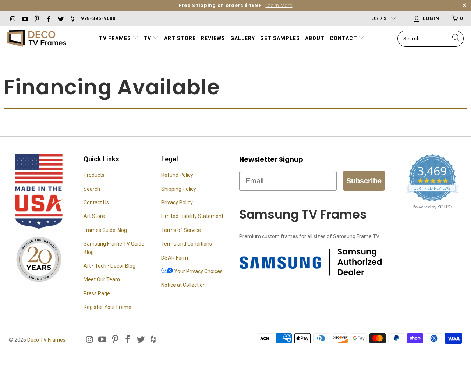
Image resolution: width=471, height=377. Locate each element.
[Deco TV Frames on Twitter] (60, 18)
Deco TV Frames (46, 340)
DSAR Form (174, 258)
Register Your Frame (107, 307)
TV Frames (115, 38)
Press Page (97, 293)
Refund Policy (177, 175)
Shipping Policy (178, 189)
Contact (344, 38)
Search (92, 189)
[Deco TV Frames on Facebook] (48, 18)
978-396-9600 (98, 18)
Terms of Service (181, 230)
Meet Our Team (102, 279)
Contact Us (96, 202)
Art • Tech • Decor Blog (109, 266)
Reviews (213, 38)
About (315, 38)
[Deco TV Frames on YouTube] (24, 18)
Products (94, 175)
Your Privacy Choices (198, 271)
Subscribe (364, 181)
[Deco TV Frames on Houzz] (72, 18)
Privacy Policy (177, 202)
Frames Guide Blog (105, 230)
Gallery (242, 38)
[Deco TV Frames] (36, 39)
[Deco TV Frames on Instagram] (12, 18)
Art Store (180, 38)
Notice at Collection (183, 285)
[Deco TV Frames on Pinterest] (36, 18)
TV (148, 38)
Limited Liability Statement (192, 216)
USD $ (379, 18)
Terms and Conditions (186, 244)
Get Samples (280, 38)
